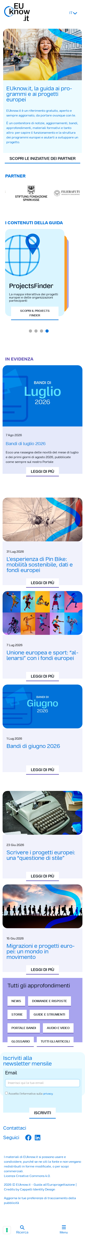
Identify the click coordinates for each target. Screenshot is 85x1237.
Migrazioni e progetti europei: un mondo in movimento (41, 951)
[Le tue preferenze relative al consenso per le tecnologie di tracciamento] (7, 1230)
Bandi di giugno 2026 (33, 746)
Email (11, 1073)
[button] (22, 1230)
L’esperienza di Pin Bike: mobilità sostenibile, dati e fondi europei (40, 564)
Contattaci (14, 1128)
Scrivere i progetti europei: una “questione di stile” (41, 855)
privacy (48, 1093)
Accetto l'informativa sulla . (30, 1093)
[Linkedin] (37, 1137)
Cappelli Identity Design (37, 1189)
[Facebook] (28, 1137)
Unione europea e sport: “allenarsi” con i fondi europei (42, 655)
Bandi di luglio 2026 (25, 444)
